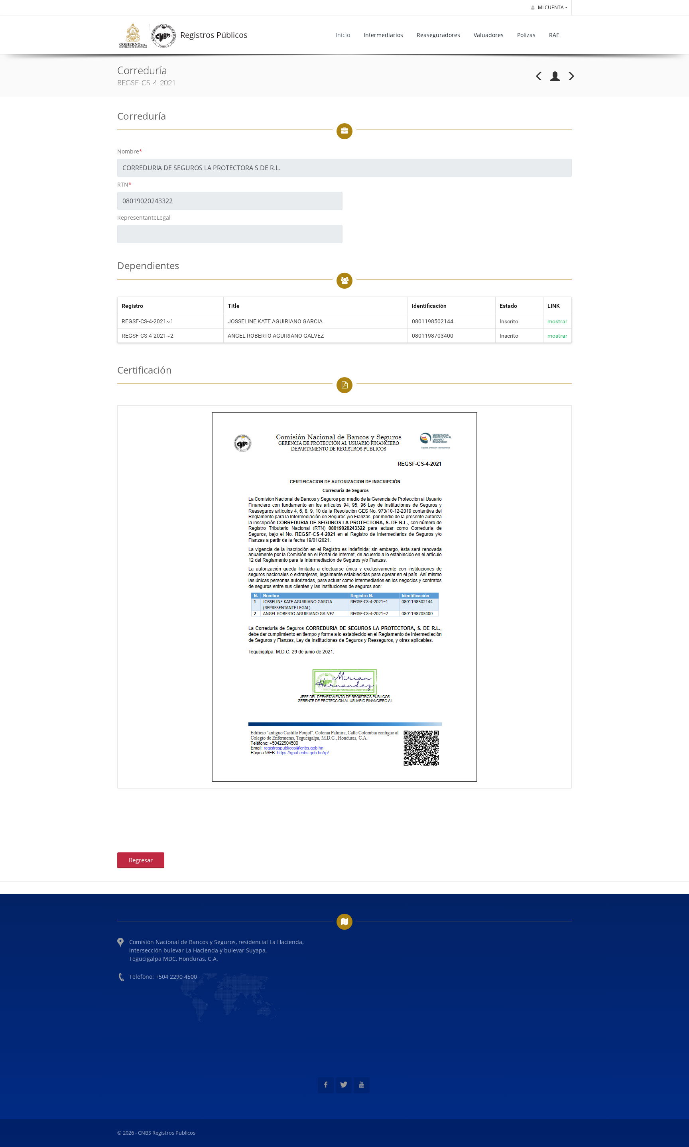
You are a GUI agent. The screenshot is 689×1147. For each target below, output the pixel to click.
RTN (124, 184)
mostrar (557, 321)
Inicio (343, 35)
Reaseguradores (438, 35)
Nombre (129, 151)
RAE (554, 35)
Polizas (526, 35)
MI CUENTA (550, 7)
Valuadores (489, 35)
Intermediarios (383, 35)
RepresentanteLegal (144, 217)
